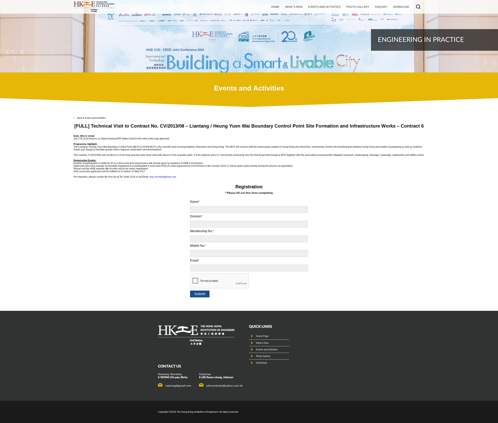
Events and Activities (267, 349)
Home (275, 6)
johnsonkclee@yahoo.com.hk (224, 385)
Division (196, 216)
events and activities (324, 6)
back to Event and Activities (91, 118)
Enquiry (381, 6)
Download (401, 6)
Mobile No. (198, 245)
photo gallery (357, 6)
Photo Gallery (263, 356)
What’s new (293, 6)
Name (195, 201)
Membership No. (202, 231)
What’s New (262, 343)
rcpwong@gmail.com (178, 385)
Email (194, 260)
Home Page (262, 336)
